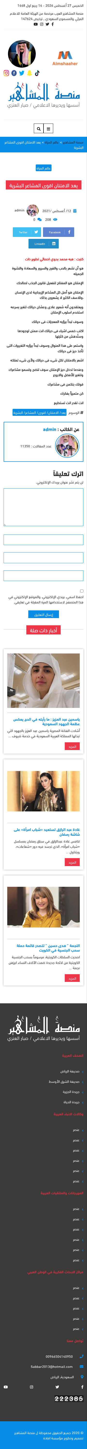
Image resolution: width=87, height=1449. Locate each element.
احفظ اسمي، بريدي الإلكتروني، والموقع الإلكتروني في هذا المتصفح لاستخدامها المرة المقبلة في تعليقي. (45, 599)
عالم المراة (43, 167)
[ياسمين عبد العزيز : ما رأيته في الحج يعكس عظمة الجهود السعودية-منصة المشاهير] (43, 681)
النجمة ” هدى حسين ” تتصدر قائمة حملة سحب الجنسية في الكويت (48, 947)
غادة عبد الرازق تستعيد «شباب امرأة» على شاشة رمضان (47, 831)
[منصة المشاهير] (43, 95)
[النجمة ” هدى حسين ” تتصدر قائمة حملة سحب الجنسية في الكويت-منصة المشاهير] (43, 907)
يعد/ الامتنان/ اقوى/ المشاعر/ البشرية (39, 412)
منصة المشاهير (24, 1432)
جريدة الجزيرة (71, 1091)
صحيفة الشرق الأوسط (64, 1081)
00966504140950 (60, 1356)
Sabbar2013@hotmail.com (52, 1366)
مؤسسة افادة (53, 1437)
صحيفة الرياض (70, 1070)
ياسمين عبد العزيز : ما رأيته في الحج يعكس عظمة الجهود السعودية (46, 721)
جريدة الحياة (72, 1101)
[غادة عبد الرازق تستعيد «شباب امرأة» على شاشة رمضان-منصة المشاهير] (43, 791)
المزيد (72, 746)
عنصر (76, 1129)
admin (19, 209)
